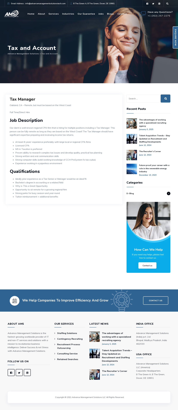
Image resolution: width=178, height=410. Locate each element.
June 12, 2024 (145, 145)
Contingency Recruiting (70, 338)
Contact (122, 13)
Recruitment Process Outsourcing (68, 346)
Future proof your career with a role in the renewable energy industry (154, 168)
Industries (68, 13)
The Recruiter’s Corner (150, 151)
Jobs (101, 13)
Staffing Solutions (67, 333)
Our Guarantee (86, 13)
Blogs (110, 13)
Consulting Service (67, 353)
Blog (131, 193)
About (41, 13)
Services (54, 13)
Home (31, 13)
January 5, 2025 (146, 129)
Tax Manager (22, 99)
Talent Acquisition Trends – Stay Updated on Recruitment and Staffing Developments (154, 138)
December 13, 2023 (148, 175)
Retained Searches (67, 359)
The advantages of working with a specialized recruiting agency (152, 122)
